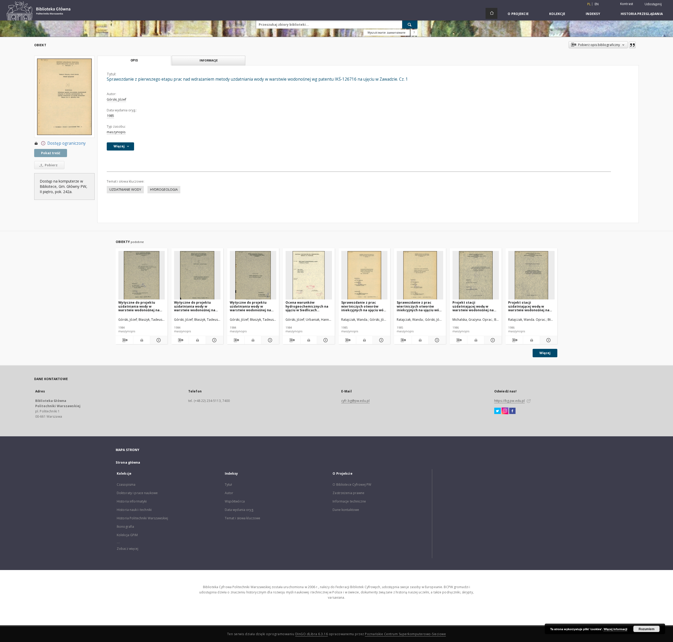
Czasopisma (126, 484)
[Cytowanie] (632, 45)
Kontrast (626, 4)
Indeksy (593, 14)
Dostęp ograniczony (66, 143)
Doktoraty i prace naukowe (137, 493)
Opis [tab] (134, 60)
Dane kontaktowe (346, 510)
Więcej (544, 353)
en (597, 4)
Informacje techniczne (349, 501)
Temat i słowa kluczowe (243, 518)
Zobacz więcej (128, 548)
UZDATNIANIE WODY (125, 189)
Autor (229, 493)
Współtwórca (235, 501)
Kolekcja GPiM (127, 535)
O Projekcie (518, 14)
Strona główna (128, 462)
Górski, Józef (116, 99)
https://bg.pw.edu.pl (509, 400)
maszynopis (116, 132)
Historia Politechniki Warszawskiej (142, 518)
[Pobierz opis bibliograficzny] (124, 340)
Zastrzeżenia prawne (348, 493)
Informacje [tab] (209, 60)
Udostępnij (653, 4)
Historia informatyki (132, 501)
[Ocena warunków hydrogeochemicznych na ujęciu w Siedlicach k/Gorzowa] (309, 275)
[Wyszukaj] (409, 24)
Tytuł (228, 484)
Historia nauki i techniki (134, 510)
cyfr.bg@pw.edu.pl (355, 400)
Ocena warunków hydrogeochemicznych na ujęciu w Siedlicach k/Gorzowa (306, 306)
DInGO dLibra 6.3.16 (311, 634)
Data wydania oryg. (239, 510)
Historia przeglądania (642, 14)
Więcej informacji (615, 629)
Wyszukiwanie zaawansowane (387, 32)
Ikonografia (125, 526)
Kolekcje (557, 14)
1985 (110, 115)
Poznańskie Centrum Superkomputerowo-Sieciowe (405, 634)
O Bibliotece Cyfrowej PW (352, 484)
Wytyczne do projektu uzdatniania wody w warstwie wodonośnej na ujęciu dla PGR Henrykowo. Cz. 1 (196, 306)
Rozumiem (647, 629)
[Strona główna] (491, 13)
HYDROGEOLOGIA (164, 189)
